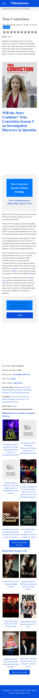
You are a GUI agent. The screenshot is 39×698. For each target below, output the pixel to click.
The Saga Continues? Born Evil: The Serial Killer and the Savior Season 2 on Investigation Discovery (11, 449)
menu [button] (4, 3)
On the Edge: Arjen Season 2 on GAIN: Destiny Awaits (11, 623)
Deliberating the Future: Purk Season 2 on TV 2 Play (28, 624)
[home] (20, 3)
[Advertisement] (19, 153)
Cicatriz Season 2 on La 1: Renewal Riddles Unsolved (10, 584)
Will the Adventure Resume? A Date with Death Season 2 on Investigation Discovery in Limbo (11, 488)
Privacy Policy (14, 693)
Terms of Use (25, 693)
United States (17, 383)
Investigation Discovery (21, 374)
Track (19, 315)
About (34, 690)
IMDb (14, 271)
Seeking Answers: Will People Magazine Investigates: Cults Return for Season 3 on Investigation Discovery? (17, 389)
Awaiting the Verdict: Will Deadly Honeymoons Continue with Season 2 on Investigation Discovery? (28, 448)
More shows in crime (19, 672)
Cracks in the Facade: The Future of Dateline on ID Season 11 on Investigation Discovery (15, 399)
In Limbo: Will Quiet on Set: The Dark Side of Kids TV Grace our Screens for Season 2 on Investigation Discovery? (28, 492)
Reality (13, 378)
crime (15, 406)
